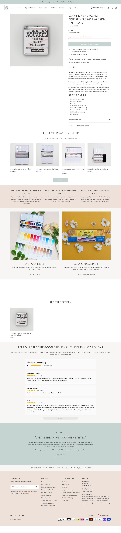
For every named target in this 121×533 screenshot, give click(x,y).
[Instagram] (19, 515)
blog (71, 197)
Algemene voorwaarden (69, 495)
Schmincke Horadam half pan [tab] (69, 138)
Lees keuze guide (34, 274)
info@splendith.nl (69, 468)
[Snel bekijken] (32, 164)
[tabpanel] (60, 162)
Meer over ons (60, 455)
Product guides (45, 498)
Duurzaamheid (45, 484)
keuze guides (62, 197)
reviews (69, 199)
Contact (64, 482)
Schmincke (73, 26)
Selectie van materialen (48, 487)
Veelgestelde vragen (68, 490)
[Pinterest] (15, 515)
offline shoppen (87, 498)
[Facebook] (11, 515)
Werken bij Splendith (47, 503)
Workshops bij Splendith (48, 506)
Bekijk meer (60, 180)
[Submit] (36, 487)
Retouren (64, 487)
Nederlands (91, 515)
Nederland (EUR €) (98, 7)
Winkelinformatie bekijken (79, 54)
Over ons (44, 482)
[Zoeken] (108, 8)
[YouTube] (23, 515)
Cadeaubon (65, 500)
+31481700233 (86, 468)
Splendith (18, 519)
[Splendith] (6, 7)
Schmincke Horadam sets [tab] (51, 138)
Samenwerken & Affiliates (49, 500)
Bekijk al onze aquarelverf (86, 274)
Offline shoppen (46, 495)
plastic (39, 199)
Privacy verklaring (67, 498)
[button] (116, 8)
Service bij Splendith (47, 490)
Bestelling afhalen (46, 492)
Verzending (65, 484)
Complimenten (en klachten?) (71, 492)
